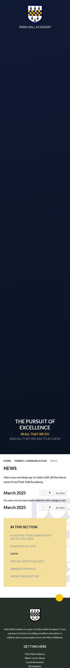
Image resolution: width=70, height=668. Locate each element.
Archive (60, 493)
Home (7, 460)
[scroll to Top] (59, 597)
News (53, 460)
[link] (42, 493)
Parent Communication (31, 460)
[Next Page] (49, 493)
